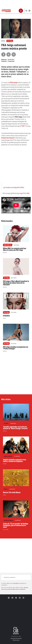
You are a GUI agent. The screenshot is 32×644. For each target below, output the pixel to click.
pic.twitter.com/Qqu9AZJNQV (13, 187)
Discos (4, 318)
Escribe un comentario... (10, 577)
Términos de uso (16, 640)
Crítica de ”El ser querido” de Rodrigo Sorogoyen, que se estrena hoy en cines (15, 525)
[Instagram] (16, 598)
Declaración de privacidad (16, 638)
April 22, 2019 (24, 193)
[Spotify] (20, 598)
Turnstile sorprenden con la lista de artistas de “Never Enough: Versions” (15, 428)
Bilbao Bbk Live (7, 245)
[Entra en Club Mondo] (16, 630)
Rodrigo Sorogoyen (8, 520)
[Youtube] (23, 598)
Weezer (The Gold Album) (11, 492)
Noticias (5, 252)
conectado (15, 583)
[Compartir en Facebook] (3, 54)
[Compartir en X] (8, 54)
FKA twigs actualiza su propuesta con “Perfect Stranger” (15, 348)
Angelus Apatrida (8, 456)
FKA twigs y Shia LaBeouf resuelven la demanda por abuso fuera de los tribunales (16, 283)
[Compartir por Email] (14, 54)
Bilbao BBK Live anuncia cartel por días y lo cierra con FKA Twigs (14, 249)
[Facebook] (12, 598)
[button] (20, 11)
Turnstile (6, 423)
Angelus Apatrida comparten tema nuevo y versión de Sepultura (14, 460)
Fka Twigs (9, 41)
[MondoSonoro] (6, 10)
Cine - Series (5, 529)
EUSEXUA (6, 316)
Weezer (6, 489)
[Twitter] (9, 598)
